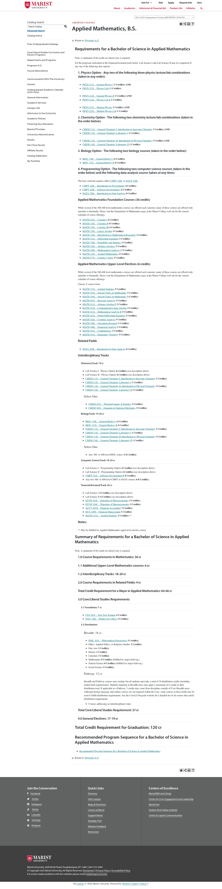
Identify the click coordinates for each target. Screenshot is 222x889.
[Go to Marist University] (36, 4)
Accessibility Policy (120, 870)
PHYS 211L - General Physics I (97, 84)
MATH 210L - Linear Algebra (97, 231)
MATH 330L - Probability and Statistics (101, 242)
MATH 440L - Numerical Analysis (99, 327)
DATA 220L (132, 180)
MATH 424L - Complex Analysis (98, 319)
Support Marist (95, 815)
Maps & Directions (97, 804)
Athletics (190, 8)
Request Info (185, 3)
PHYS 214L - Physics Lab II (96, 99)
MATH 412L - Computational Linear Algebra (104, 308)
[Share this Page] (185, 23)
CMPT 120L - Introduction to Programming (103, 185)
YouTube (36, 819)
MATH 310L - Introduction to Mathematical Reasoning (109, 234)
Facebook (35, 793)
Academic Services (36, 102)
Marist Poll (154, 804)
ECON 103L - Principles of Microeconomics (107, 500)
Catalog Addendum (37, 155)
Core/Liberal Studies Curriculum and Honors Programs (45, 53)
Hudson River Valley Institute (163, 809)
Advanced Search (36, 30)
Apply (171, 3)
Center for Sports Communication (165, 815)
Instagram (37, 804)
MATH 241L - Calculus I (94, 219)
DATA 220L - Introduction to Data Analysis (103, 193)
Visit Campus (94, 799)
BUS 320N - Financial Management (102, 511)
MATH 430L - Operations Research (99, 323)
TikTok (35, 809)
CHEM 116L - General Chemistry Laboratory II (105, 144)
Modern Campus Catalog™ (135, 883)
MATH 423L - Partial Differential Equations (103, 315)
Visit (161, 3)
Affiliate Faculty (35, 150)
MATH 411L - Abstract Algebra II (99, 304)
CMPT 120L (116, 180)
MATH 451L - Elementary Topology (100, 334)
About (117, 8)
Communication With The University (45, 79)
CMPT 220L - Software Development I (101, 189)
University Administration (40, 134)
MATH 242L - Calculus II (95, 223)
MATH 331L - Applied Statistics (98, 289)
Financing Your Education (40, 124)
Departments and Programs (41, 60)
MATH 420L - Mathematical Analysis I (101, 250)
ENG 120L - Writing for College (101, 618)
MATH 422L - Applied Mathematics (100, 253)
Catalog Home (34, 35)
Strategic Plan (95, 820)
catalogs (80, 883)
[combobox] (164, 17)
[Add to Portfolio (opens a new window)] (181, 23)
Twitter (35, 798)
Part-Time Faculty (36, 145)
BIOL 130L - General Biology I (97, 158)
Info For (146, 3)
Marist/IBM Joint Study (160, 793)
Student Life (176, 8)
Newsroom (93, 831)
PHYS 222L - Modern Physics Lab (99, 111)
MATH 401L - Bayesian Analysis (98, 300)
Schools (31, 84)
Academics (129, 8)
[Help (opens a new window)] (192, 23)
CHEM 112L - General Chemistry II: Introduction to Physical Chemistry (117, 140)
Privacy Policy (103, 870)
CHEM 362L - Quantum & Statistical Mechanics (111, 407)
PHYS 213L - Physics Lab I (96, 88)
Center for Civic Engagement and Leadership (171, 799)
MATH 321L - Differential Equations (100, 238)
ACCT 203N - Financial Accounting (103, 508)
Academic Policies (36, 118)
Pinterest (36, 825)
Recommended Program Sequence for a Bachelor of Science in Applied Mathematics (119, 751)
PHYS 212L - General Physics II (98, 95)
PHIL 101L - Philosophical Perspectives (107, 640)
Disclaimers (88, 870)
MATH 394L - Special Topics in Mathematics (104, 296)
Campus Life (33, 108)
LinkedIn (36, 814)
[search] (201, 8)
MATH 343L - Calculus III (95, 227)
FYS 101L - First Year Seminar (100, 615)
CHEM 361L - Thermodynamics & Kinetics (109, 404)
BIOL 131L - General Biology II (98, 162)
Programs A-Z (34, 65)
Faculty (31, 139)
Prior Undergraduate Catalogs (42, 44)
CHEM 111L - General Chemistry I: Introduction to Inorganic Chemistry (117, 129)
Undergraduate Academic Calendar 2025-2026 (45, 90)
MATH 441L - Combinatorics (96, 330)
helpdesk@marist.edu (96, 873)
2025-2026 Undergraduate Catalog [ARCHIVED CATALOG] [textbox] (160, 17)
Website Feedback (97, 826)
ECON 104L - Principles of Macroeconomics (107, 504)
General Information (37, 97)
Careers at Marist (96, 809)
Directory (92, 793)
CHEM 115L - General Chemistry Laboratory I (105, 133)
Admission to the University (41, 113)
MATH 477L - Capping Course (97, 257)
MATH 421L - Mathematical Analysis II (101, 311)
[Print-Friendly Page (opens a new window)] (188, 23)
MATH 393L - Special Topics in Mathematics (104, 292)
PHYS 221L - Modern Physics (97, 107)
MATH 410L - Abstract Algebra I (98, 246)
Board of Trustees (36, 129)
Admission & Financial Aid (152, 8)
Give (199, 3)
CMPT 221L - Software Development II (104, 475)
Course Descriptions (37, 70)
